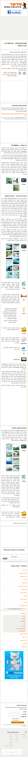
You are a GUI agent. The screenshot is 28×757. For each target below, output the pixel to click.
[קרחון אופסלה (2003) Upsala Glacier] (9, 450)
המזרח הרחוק (23, 634)
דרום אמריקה (23, 613)
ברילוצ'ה (24, 570)
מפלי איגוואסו (23, 576)
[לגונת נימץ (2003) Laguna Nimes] (16, 183)
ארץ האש (24, 583)
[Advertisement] (14, 28)
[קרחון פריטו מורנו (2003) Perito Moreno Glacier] (16, 250)
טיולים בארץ (23, 640)
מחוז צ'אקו (24, 589)
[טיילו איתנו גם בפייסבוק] (14, 14)
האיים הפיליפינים (9, 746)
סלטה (25, 596)
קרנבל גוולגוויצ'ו (22, 586)
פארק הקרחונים (8, 74)
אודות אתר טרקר (23, 734)
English (24, 736)
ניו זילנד (24, 637)
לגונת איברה (24, 599)
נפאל (11, 737)
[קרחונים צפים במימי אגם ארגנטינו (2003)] (16, 450)
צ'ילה (24, 616)
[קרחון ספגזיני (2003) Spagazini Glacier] (9, 457)
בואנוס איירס (23, 592)
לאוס (11, 741)
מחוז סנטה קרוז (23, 605)
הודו (11, 747)
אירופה (25, 643)
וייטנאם (10, 736)
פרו (24, 623)
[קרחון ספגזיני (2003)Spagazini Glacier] (16, 471)
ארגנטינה (23, 621)
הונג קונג (10, 739)
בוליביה (23, 619)
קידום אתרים (13, 752)
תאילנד (11, 734)
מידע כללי (24, 647)
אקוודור (23, 626)
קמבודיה (10, 742)
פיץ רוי (12, 64)
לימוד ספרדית (22, 631)
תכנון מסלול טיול (21, 628)
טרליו (25, 602)
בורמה (11, 744)
